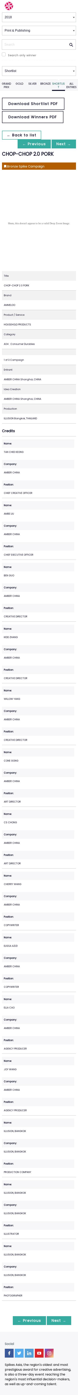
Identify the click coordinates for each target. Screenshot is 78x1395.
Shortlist (58, 85)
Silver (32, 84)
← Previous (34, 143)
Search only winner (22, 55)
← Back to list (21, 135)
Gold (19, 84)
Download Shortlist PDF (33, 103)
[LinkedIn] (29, 1353)
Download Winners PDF (32, 116)
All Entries (71, 85)
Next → (63, 143)
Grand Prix (6, 85)
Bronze (45, 84)
